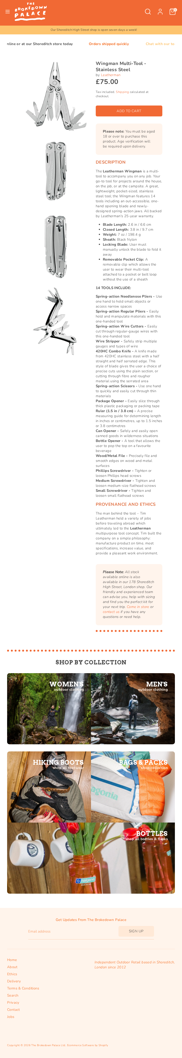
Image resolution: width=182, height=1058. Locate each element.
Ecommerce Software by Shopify (87, 1045)
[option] (91, 30)
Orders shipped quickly (82, 43)
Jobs (10, 1016)
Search (12, 995)
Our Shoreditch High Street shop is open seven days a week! (91, 30)
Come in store (138, 606)
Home (12, 959)
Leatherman (111, 75)
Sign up (136, 931)
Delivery (14, 981)
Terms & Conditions (23, 988)
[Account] (160, 9)
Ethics (12, 974)
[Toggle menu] (7, 11)
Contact (13, 1009)
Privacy (13, 1002)
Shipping (122, 92)
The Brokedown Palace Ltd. (48, 1045)
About (12, 967)
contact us (111, 611)
